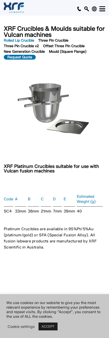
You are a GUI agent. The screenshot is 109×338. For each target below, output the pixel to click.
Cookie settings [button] (21, 326)
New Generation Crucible (24, 51)
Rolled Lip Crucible (19, 40)
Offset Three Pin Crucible (64, 46)
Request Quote (19, 57)
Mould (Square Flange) (67, 51)
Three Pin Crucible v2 (21, 46)
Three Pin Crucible (53, 40)
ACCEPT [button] (48, 326)
